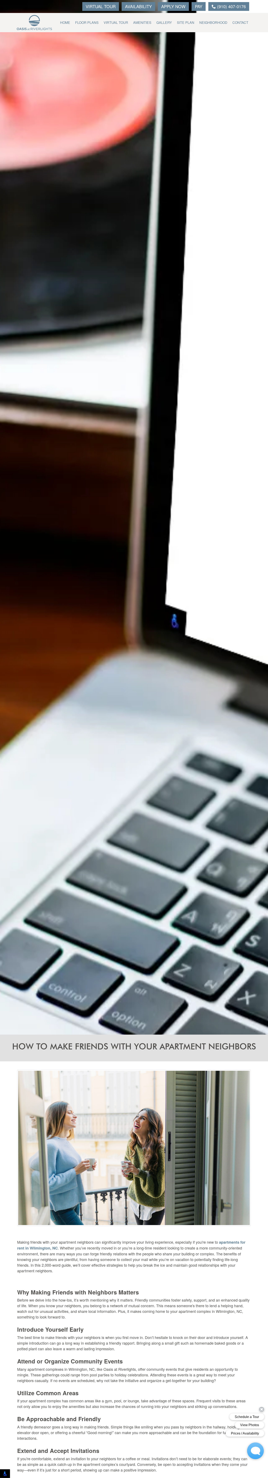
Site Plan (185, 22)
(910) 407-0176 (231, 6)
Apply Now (173, 6)
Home (65, 22)
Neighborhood (213, 22)
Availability (138, 6)
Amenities (142, 22)
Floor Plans (87, 22)
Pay (198, 6)
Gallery (164, 22)
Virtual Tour (101, 6)
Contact (240, 22)
